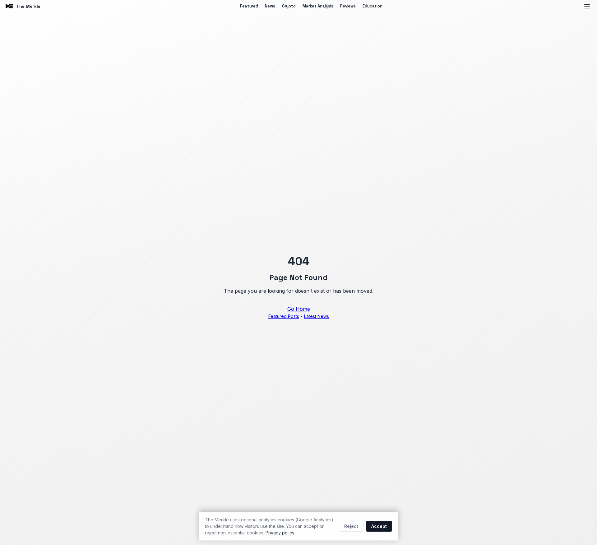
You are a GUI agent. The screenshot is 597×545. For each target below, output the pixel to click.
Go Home (298, 309)
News (270, 6)
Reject (351, 526)
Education (372, 6)
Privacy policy (280, 532)
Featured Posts (283, 316)
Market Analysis (318, 6)
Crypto (289, 6)
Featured (249, 6)
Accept (379, 526)
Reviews (348, 6)
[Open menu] (587, 6)
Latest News (316, 316)
